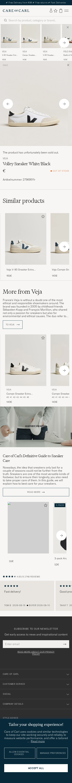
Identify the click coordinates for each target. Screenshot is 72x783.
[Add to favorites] (42, 217)
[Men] (28, 527)
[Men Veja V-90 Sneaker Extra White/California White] (10, 36)
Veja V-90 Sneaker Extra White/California (20, 269)
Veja (4, 51)
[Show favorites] (55, 10)
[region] (36, 596)
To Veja (10, 324)
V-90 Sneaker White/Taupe (48, 55)
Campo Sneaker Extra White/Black (18, 394)
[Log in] (51, 11)
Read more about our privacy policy (36, 653)
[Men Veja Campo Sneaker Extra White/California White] (30, 36)
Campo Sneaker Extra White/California (29, 55)
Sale (5, 65)
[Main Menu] (66, 11)
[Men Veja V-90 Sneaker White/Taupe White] (51, 36)
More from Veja (22, 291)
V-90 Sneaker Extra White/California (9, 55)
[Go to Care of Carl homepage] (16, 10)
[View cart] (60, 10)
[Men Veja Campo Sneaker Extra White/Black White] (25, 360)
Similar (23, 200)
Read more (33, 492)
